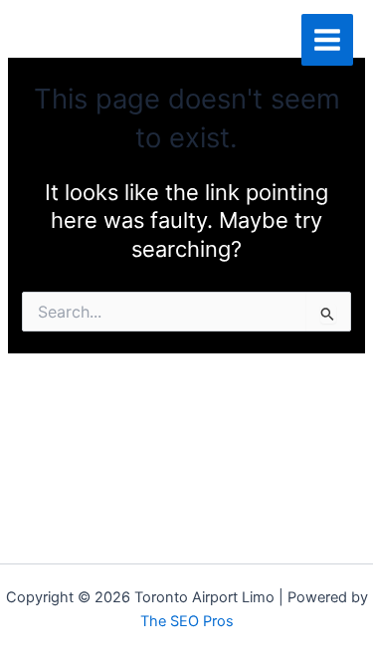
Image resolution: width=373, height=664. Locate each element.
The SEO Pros (187, 621)
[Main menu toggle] (327, 40)
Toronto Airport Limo (136, 39)
